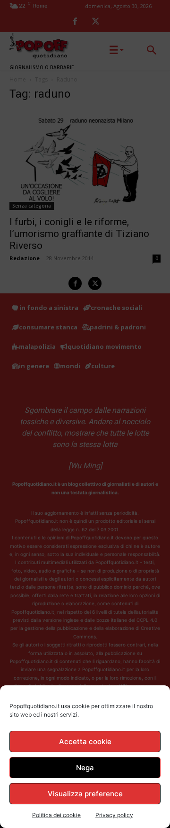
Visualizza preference (85, 793)
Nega (85, 767)
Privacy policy (114, 815)
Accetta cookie (85, 741)
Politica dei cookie (56, 815)
